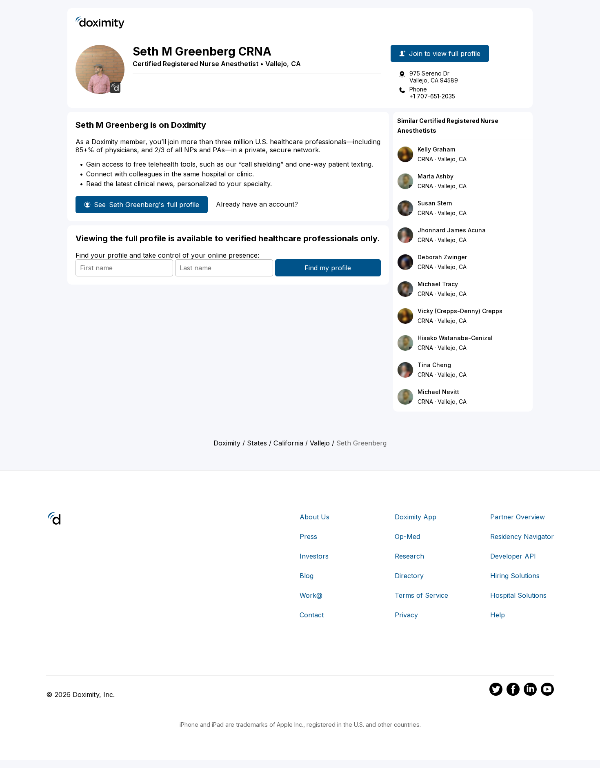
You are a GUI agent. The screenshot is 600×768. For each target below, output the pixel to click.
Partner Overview (517, 517)
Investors (314, 556)
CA (296, 64)
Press (308, 536)
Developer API (513, 556)
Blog (306, 576)
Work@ (311, 595)
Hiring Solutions (515, 576)
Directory (409, 576)
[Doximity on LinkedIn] (530, 690)
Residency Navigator (522, 536)
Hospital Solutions (518, 595)
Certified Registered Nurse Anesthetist (195, 64)
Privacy (406, 615)
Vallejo (276, 64)
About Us (314, 517)
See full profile (146, 204)
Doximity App (415, 517)
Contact (312, 615)
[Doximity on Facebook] (513, 690)
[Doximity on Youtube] (547, 690)
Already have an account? (257, 204)
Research (409, 556)
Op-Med (407, 536)
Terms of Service (421, 595)
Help (497, 615)
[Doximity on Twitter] (495, 690)
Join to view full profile (444, 53)
